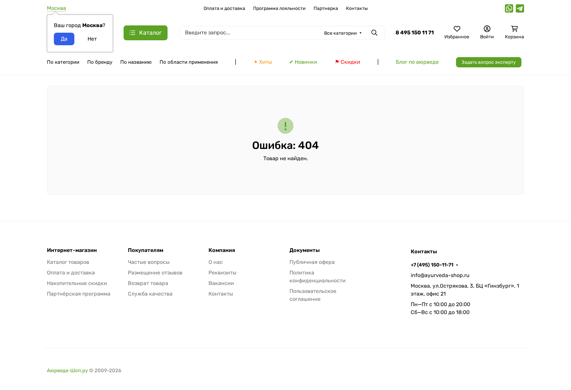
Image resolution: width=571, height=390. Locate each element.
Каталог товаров (68, 262)
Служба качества (150, 294)
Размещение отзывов (155, 272)
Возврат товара (148, 283)
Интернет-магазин (72, 250)
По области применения (189, 62)
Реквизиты (222, 272)
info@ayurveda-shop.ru (440, 275)
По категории (63, 62)
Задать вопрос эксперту (489, 62)
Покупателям (145, 250)
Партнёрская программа (78, 294)
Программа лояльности (279, 8)
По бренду (99, 62)
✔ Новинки (303, 62)
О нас (216, 262)
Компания (222, 250)
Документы (304, 250)
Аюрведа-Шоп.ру (67, 370)
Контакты (357, 8)
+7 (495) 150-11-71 (432, 265)
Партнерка (326, 8)
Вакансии (221, 283)
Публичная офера (312, 262)
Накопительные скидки (77, 283)
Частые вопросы (149, 262)
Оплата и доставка (224, 8)
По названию (136, 62)
